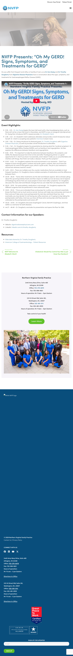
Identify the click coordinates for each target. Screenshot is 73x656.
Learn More (36, 321)
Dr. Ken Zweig (50, 72)
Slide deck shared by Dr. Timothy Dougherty (20, 239)
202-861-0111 (39, 303)
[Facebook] (5, 552)
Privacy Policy (17, 540)
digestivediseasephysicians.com (23, 224)
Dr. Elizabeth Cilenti (47, 134)
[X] (17, 552)
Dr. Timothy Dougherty (49, 141)
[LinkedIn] (9, 552)
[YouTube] (13, 552)
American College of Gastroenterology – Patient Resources (25, 242)
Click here (39, 139)
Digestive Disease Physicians (23, 74)
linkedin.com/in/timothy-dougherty (24, 227)
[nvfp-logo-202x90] (10, 8)
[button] (70, 8)
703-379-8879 (39, 288)
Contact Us (7, 540)
